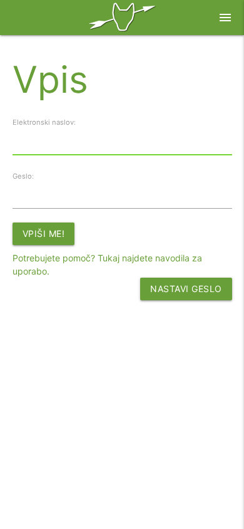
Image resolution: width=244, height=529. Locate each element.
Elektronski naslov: (44, 122)
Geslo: (23, 176)
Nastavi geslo (186, 288)
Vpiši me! (44, 233)
